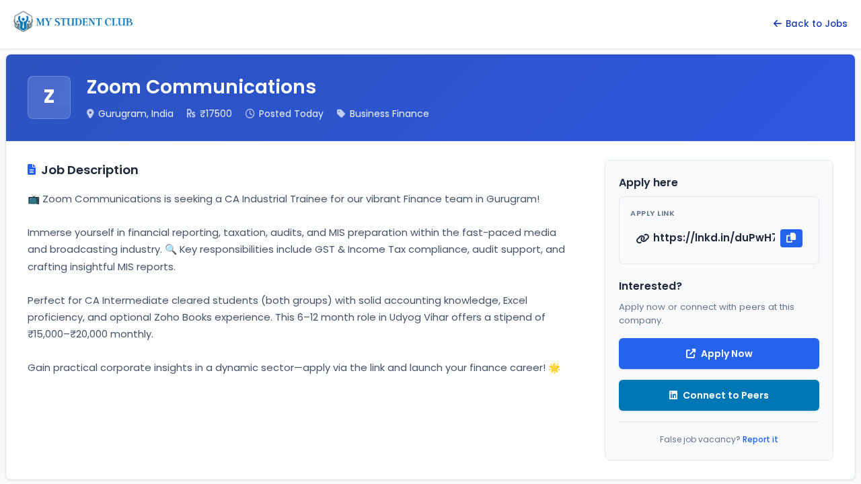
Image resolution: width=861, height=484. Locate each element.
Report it (760, 439)
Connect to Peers (726, 395)
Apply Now (727, 353)
